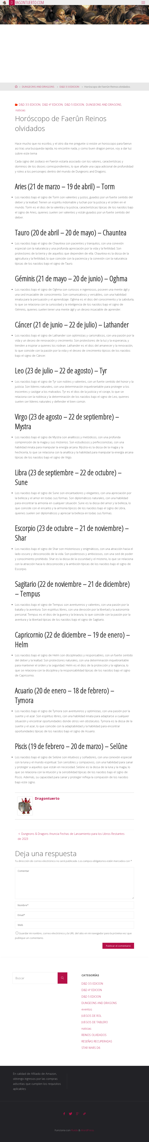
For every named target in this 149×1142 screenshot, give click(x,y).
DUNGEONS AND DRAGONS (38, 86)
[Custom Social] (84, 1113)
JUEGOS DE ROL (91, 1016)
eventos (86, 1009)
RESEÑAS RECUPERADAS (96, 1041)
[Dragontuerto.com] (4, 2)
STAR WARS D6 (90, 1048)
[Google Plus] (77, 1113)
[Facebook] (64, 1113)
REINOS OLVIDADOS (94, 1035)
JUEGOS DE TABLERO (94, 1022)
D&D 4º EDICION (52, 104)
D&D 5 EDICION (74, 104)
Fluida (74, 1130)
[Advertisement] (74, 53)
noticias (20, 110)
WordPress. (87, 1130)
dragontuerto (47, 798)
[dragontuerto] (25, 805)
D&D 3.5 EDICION (69, 86)
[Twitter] (70, 1113)
